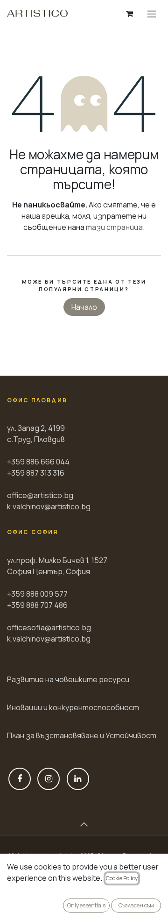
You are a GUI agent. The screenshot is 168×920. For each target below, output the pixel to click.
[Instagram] (48, 779)
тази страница (114, 227)
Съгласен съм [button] (136, 905)
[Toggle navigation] (151, 13)
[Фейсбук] (19, 779)
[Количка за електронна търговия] (129, 13)
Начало (84, 307)
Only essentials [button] (86, 905)
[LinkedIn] (78, 779)
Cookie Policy (122, 878)
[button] (84, 824)
